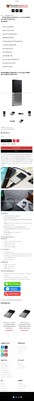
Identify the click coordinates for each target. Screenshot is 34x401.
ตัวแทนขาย (4, 388)
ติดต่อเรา (20, 363)
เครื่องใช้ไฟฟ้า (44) (7, 55)
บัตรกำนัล (3, 386)
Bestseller (20, 353)
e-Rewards (20, 351)
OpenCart (9, 394)
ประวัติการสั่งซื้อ (22, 386)
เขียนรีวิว (13, 144)
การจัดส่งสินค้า (4, 370)
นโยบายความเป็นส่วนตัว (7, 377)
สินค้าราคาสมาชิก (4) (8, 30)
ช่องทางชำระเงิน (5, 368)
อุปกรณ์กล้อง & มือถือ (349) (9, 45)
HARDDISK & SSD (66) (8, 37)
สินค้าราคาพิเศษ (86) (8, 26)
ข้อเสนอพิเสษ (4, 390)
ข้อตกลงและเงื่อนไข (6, 374)
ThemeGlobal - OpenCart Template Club (23, 394)
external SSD (12, 300)
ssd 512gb (18, 300)
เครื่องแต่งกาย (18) (7, 66)
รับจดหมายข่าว (22, 390)
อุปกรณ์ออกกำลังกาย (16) (9, 63)
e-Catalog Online (22, 346)
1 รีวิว (8, 144)
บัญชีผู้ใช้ (17, 1)
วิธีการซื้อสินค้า (5, 365)
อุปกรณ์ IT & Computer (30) (10, 34)
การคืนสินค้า (21, 365)
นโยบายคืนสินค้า (5, 372)
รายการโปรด (21, 388)
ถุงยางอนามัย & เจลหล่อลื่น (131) (11, 59)
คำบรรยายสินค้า (16, 147)
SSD (7, 300)
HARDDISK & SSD (8, 15)
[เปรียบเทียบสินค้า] (14, 140)
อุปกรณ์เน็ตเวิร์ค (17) (8, 48)
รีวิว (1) (16, 151)
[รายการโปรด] (17, 140)
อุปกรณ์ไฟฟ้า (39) (7, 52)
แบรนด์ (3, 384)
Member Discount (22, 348)
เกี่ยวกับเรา (3, 363)
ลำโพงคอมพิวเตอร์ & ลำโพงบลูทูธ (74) (12, 41)
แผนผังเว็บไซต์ (21, 368)
